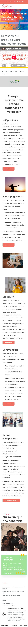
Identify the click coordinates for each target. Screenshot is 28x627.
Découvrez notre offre (11, 500)
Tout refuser (13, 625)
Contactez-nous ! (8, 19)
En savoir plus (8, 169)
